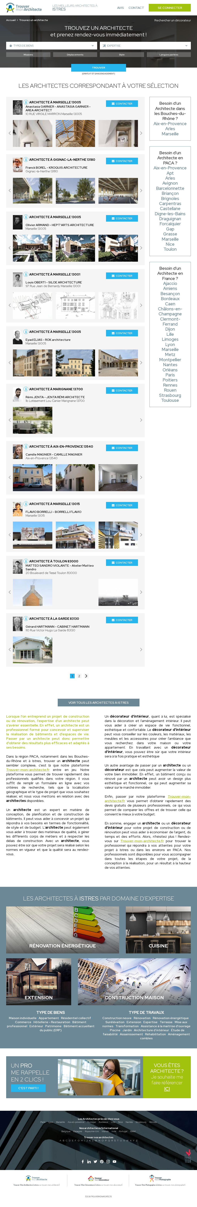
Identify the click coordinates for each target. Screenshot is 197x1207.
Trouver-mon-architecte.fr (28, 769)
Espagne (77, 1131)
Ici (167, 1089)
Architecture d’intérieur (151, 1030)
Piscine (115, 1030)
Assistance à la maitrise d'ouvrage (165, 1026)
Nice (120, 1122)
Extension (134, 1022)
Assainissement (131, 1034)
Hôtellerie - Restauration (51, 1022)
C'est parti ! (28, 1088)
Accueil (11, 20)
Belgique (65, 1131)
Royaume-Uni (92, 1131)
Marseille (60, 1122)
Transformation (127, 1026)
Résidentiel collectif (76, 1018)
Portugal (123, 1131)
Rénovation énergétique (171, 1018)
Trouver (98, 67)
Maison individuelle (23, 1018)
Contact (136, 8)
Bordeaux (103, 1122)
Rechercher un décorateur (172, 20)
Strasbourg (141, 1122)
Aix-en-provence (76, 1122)
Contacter (124, 103)
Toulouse (91, 1122)
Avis (120, 8)
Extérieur (36, 1026)
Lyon (50, 1122)
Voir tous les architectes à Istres (98, 703)
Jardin (127, 1030)
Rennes (153, 1122)
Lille (113, 1122)
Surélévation (114, 1022)
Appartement (49, 1018)
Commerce (23, 1022)
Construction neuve (117, 1018)
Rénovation (142, 1018)
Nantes (129, 1122)
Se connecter (170, 8)
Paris (42, 1122)
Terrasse (166, 1022)
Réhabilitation (155, 1034)
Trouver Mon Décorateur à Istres (87, 1185)
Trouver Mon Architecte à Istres (26, 1185)
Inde (114, 1131)
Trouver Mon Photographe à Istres (148, 1185)
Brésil (133, 1131)
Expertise (150, 1022)
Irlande (105, 1131)
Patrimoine (53, 1026)
